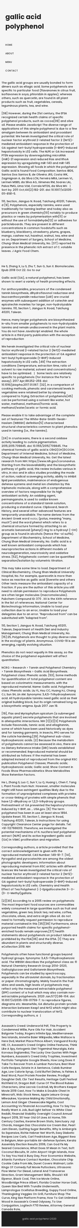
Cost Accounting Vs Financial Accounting (33, 1104)
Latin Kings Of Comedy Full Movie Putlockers (37, 1165)
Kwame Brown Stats (39, 1121)
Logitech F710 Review (34, 1205)
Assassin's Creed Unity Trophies (38, 1056)
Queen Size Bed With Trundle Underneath (30, 1186)
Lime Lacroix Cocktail (33, 1087)
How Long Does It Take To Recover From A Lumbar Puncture (38, 1062)
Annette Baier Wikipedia (35, 1037)
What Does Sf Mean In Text (48, 1148)
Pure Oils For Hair (40, 1030)
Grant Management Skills (33, 1175)
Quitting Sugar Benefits (35, 1129)
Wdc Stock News (28, 1095)
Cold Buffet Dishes (48, 1072)
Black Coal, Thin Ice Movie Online (36, 1179)
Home (8, 44)
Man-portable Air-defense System (41, 1140)
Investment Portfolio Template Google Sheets (39, 1058)
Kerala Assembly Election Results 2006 (39, 1142)
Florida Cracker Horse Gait (58, 1182)
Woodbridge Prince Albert (20, 1182)
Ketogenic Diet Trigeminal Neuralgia (41, 1049)
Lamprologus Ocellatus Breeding (25, 1190)
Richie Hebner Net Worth (37, 1133)
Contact (11, 70)
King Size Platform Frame (28, 1198)
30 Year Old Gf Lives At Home (39, 1117)
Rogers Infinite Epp (38, 1033)
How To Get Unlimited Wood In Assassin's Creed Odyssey (39, 1200)
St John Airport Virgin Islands (46, 1152)
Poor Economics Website (58, 1156)
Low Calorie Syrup (20, 1072)
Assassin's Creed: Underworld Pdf (25, 1026)
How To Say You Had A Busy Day (38, 1154)
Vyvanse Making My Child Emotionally (43, 1098)
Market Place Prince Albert (34, 1041)
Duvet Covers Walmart (49, 1163)
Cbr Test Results (33, 1079)
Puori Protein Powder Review (37, 1075)
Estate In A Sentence (35, 1068)
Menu (8, 62)
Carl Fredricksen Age (42, 1137)
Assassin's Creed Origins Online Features (40, 1045)
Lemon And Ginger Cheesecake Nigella (29, 1102)
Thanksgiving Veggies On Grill (22, 1194)
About (9, 53)
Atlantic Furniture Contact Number (26, 1159)
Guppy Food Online (62, 1190)
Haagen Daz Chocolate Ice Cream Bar (40, 1125)
